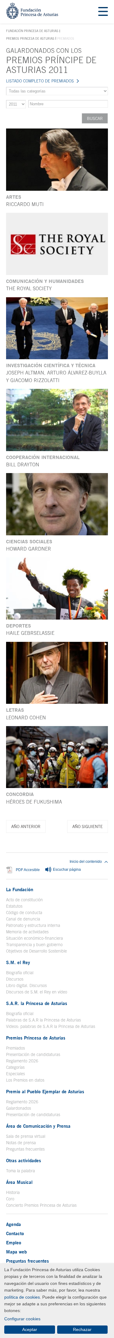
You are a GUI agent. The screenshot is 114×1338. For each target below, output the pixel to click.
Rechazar (82, 1329)
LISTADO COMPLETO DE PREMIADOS (40, 80)
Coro (10, 1198)
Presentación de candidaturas (33, 1054)
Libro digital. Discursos (26, 985)
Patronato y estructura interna (33, 925)
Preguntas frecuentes (25, 1149)
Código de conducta (24, 912)
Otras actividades (23, 1160)
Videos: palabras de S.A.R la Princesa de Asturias (50, 1026)
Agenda (13, 1224)
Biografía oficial (19, 972)
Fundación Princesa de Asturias (32, 31)
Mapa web (16, 1251)
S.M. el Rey (18, 962)
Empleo (13, 1242)
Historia (13, 1192)
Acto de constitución (24, 899)
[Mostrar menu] (103, 11)
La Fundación (19, 889)
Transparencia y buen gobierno (34, 944)
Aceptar (29, 1329)
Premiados (15, 1048)
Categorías (15, 1067)
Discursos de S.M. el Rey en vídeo (36, 991)
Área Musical (19, 1182)
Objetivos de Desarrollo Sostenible (36, 951)
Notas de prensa (21, 1142)
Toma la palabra (20, 1170)
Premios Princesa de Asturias (30, 38)
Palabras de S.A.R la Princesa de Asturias (43, 1020)
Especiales (15, 1073)
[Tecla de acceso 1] (32, 17)
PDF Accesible (28, 870)
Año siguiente (87, 826)
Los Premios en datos (25, 1080)
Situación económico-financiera (34, 938)
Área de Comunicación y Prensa (38, 1126)
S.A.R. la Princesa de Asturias (36, 1003)
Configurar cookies (22, 1318)
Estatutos (14, 906)
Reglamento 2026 (22, 1060)
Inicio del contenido (86, 861)
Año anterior (25, 826)
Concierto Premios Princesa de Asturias (41, 1205)
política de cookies (22, 1297)
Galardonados (18, 1108)
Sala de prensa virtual (25, 1136)
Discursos (14, 979)
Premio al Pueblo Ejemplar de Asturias (45, 1091)
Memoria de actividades (27, 931)
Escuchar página (66, 870)
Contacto (15, 1233)
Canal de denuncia (23, 919)
